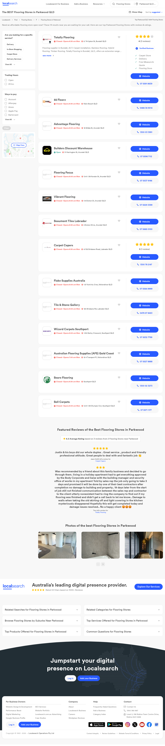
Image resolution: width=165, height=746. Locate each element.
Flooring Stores (26, 20)
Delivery (10, 44)
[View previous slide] (98, 564)
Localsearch (6, 20)
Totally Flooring (100, 512)
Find (15, 20)
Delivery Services (14, 59)
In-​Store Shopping (14, 49)
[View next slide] (103, 564)
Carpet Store (12, 54)
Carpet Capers (101, 461)
